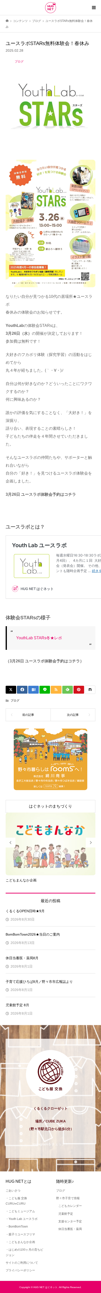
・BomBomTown (17, 1226)
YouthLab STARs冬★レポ (39, 638)
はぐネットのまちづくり (50, 806)
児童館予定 (65, 1213)
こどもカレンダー (70, 1206)
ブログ (15, 700)
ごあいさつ (13, 1190)
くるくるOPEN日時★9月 (25, 911)
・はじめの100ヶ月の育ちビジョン (24, 1252)
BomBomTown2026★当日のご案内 (33, 934)
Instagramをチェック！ (50, 1144)
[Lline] (44, 690)
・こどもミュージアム (20, 1211)
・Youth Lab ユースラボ (22, 1219)
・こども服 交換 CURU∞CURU (16, 1201)
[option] (51, 848)
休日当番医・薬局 (70, 1229)
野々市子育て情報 (68, 1198)
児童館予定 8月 (17, 1005)
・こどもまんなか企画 (20, 1242)
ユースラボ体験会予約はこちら (35, 505)
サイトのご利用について (22, 1262)
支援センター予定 (70, 1221)
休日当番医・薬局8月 (22, 958)
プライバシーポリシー (20, 1270)
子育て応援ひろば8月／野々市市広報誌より (39, 982)
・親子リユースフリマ (20, 1234)
